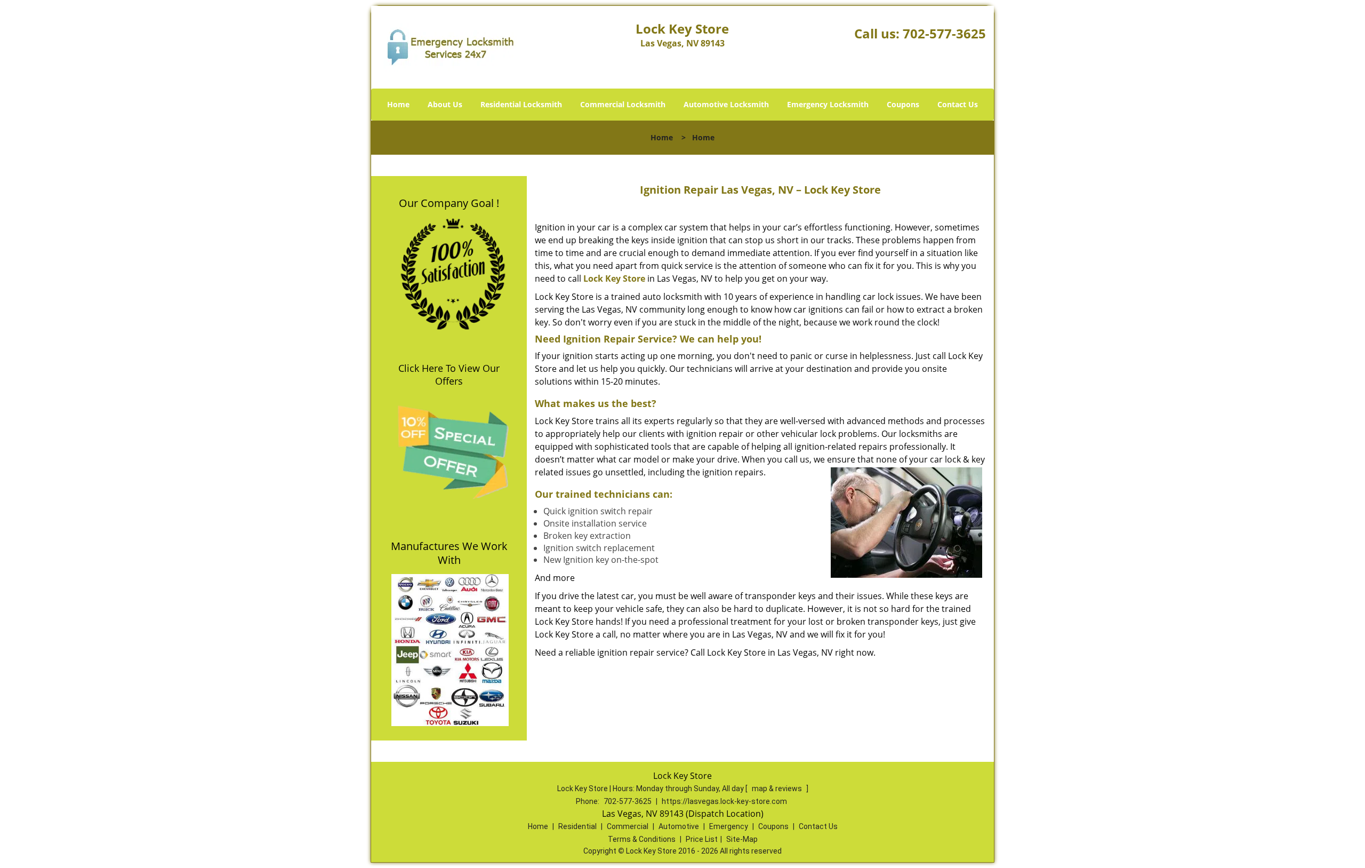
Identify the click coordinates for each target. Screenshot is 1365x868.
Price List (702, 839)
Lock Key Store (614, 278)
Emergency (728, 826)
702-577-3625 (944, 33)
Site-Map (742, 839)
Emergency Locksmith (828, 104)
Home (398, 104)
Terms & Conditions (642, 839)
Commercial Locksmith (622, 104)
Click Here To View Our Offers (449, 374)
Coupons (903, 104)
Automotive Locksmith (726, 104)
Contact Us (957, 104)
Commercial (627, 826)
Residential (577, 826)
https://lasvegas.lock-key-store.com (724, 801)
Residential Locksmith (521, 104)
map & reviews (778, 788)
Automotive (679, 826)
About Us (445, 104)
